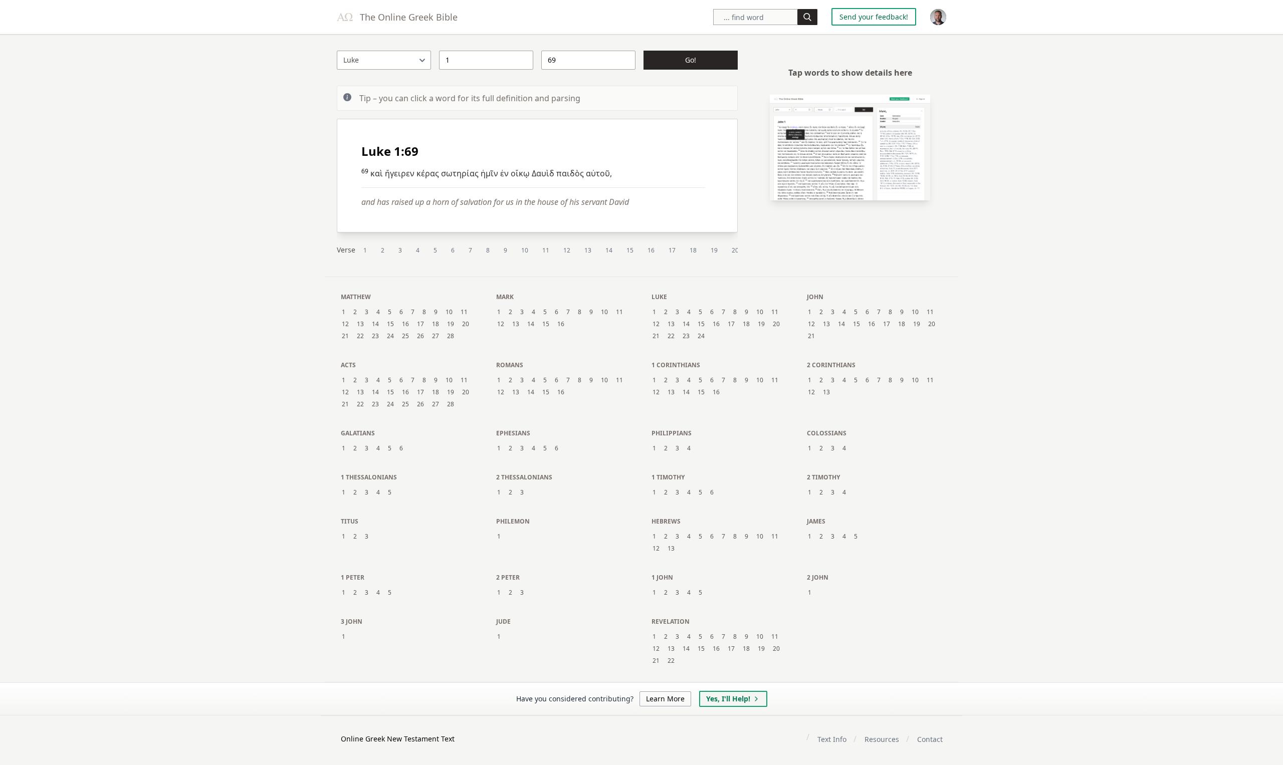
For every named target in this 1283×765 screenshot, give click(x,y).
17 (672, 250)
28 (450, 336)
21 (345, 336)
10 (524, 250)
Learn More (665, 698)
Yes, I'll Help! (728, 698)
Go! (690, 60)
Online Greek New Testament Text (398, 738)
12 (566, 250)
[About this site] (938, 17)
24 (390, 336)
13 (587, 250)
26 (420, 336)
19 (714, 250)
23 (375, 336)
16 (651, 250)
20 (735, 250)
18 (693, 250)
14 (608, 250)
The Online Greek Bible (407, 17)
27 (435, 336)
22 (360, 336)
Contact (930, 739)
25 (405, 336)
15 (629, 250)
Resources (882, 739)
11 (545, 250)
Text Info (831, 739)
